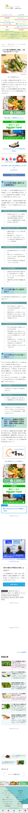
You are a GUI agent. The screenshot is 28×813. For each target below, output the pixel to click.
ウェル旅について (7, 803)
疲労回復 (13, 597)
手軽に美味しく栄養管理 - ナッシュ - (14, 483)
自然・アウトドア (20, 797)
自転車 (20, 793)
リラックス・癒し (20, 799)
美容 (18, 597)
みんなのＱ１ (14, 169)
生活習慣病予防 (6, 597)
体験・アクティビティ (20, 593)
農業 (22, 597)
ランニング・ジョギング (7, 793)
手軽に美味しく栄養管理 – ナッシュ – (14, 117)
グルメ (18, 590)
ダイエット (5, 593)
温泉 (8, 797)
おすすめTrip (8, 790)
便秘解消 (4, 595)
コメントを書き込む (14, 774)
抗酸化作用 (16, 595)
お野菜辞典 (5, 590)
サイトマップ (20, 806)
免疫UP (10, 595)
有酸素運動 (20, 790)
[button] (25, 431)
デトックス (12, 593)
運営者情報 (7, 806)
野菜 (4, 599)
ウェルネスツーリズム (7, 801)
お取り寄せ (12, 590)
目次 (12, 175)
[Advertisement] (14, 527)
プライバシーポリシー (14, 808)
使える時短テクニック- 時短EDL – (14, 461)
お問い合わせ (14, 584)
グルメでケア (20, 795)
